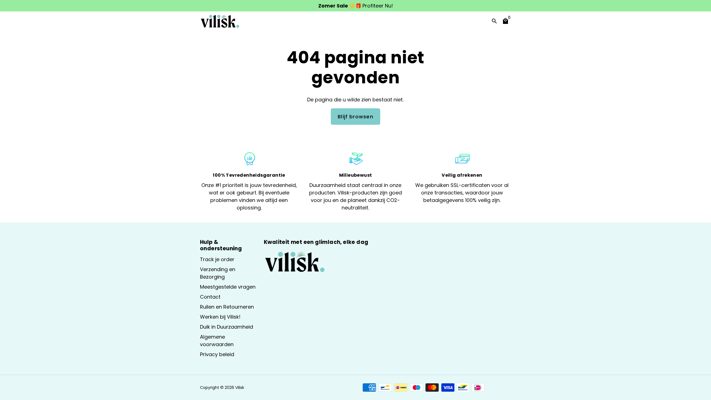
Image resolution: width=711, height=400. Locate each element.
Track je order (217, 259)
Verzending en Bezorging (217, 273)
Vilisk (239, 387)
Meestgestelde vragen (228, 286)
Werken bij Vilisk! (220, 316)
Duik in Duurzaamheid (226, 326)
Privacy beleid (217, 354)
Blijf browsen (355, 116)
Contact (210, 296)
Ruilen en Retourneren (227, 306)
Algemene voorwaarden (217, 340)
